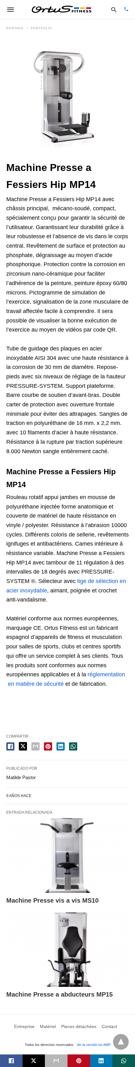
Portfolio (41, 28)
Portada (15, 28)
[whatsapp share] (73, 746)
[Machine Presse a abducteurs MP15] (67, 949)
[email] (56, 1060)
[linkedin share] (61, 746)
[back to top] (121, 1042)
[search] (113, 9)
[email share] (35, 746)
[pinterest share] (48, 746)
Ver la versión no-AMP (94, 1045)
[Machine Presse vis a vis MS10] (67, 855)
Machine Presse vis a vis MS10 (52, 900)
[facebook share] (10, 746)
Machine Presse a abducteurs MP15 (59, 994)
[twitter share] (23, 746)
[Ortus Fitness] (61, 9)
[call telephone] (126, 9)
